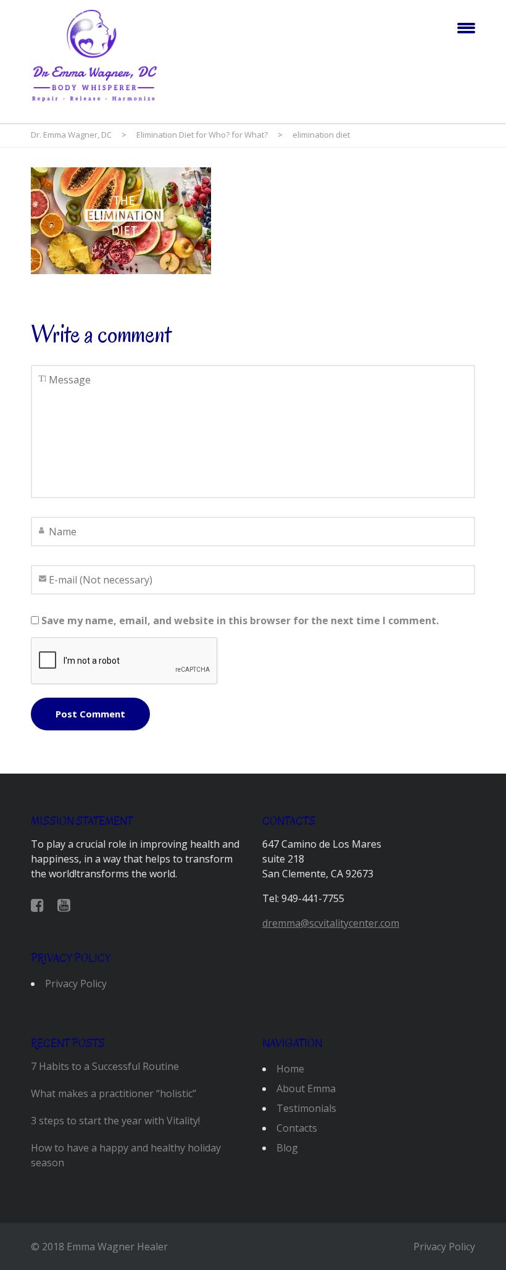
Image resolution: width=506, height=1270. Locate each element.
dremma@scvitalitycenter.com (330, 923)
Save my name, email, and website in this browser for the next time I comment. (240, 620)
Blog (287, 1148)
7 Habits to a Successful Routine (105, 1066)
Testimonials (306, 1108)
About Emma (306, 1088)
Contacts (296, 1128)
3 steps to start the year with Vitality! (115, 1120)
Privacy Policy (76, 983)
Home (290, 1069)
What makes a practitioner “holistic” (113, 1093)
